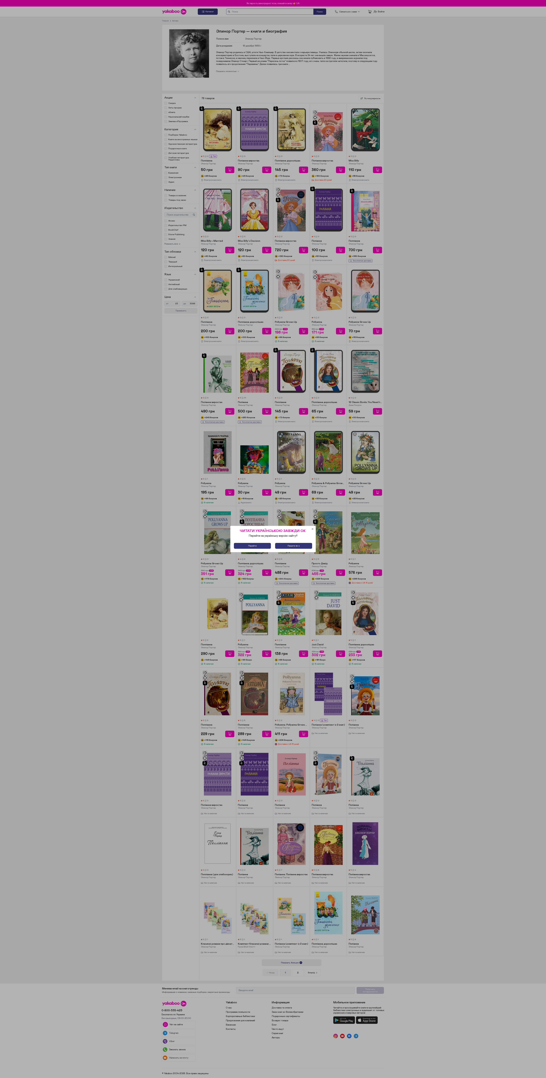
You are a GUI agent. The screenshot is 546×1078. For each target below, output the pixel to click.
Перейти (252, 546)
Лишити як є (294, 546)
